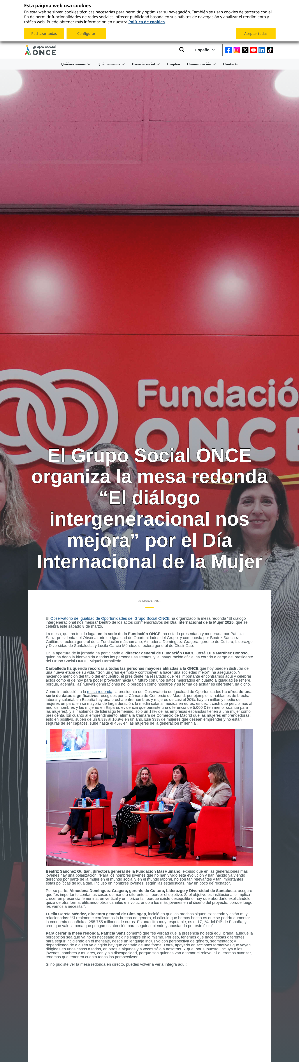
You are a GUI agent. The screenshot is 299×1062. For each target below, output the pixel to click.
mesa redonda (99, 691)
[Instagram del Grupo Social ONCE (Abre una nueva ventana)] (237, 50)
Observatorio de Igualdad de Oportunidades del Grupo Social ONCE (110, 618)
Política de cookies (146, 21)
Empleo (173, 64)
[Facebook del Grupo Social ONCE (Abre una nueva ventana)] (228, 50)
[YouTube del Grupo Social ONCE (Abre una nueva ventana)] (253, 50)
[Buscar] (182, 50)
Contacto (230, 64)
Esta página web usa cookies (57, 5)
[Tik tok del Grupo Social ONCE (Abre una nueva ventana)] (270, 50)
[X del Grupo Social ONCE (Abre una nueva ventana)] (245, 50)
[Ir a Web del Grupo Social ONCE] (40, 50)
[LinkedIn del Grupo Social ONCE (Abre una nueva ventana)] (262, 50)
